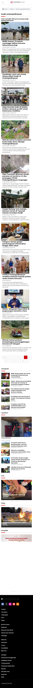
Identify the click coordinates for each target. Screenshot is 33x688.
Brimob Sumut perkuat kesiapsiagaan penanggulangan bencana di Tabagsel (15, 342)
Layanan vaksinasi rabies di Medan (14, 496)
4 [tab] (19, 501)
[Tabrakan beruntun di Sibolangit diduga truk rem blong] (5, 469)
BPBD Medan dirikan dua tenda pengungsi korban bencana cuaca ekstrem (20, 375)
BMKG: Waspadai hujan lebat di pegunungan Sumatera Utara (15, 310)
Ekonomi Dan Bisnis (7, 630)
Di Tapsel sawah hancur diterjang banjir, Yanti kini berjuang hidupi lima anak (19, 444)
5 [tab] (21, 501)
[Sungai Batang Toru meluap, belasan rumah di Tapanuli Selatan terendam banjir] (15, 198)
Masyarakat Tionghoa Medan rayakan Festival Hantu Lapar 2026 (14, 522)
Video (3, 503)
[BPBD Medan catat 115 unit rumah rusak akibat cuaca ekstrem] (16, 426)
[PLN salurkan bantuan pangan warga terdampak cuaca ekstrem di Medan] (5, 391)
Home (6, 9)
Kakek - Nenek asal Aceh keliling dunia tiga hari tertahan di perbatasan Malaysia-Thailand (21, 383)
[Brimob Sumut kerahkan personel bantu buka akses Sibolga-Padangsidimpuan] (15, 129)
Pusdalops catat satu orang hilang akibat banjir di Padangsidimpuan (14, 76)
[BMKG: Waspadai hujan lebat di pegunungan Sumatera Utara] (15, 298)
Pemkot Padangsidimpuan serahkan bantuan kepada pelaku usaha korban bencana (16, 276)
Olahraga (4, 635)
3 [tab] (16, 501)
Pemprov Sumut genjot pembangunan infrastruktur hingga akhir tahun (14, 244)
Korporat (4, 674)
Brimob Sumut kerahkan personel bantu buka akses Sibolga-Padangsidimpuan (16, 142)
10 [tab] (27, 528)
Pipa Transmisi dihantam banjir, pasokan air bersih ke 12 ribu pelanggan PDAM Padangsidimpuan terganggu (15, 177)
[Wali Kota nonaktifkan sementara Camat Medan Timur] (5, 452)
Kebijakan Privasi (6, 660)
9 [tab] (25, 528)
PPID (2, 677)
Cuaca (3, 645)
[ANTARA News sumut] (18, 2)
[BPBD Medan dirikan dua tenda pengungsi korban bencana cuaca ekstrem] (5, 376)
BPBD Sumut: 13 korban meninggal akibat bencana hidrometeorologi (13, 43)
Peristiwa (4, 642)
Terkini (3, 609)
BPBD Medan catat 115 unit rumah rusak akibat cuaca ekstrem (16, 437)
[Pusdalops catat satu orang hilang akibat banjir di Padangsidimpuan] (15, 64)
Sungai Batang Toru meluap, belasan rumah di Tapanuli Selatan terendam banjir (14, 211)
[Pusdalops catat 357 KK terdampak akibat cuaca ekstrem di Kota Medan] (5, 406)
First (4, 357)
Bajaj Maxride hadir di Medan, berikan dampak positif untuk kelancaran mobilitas (15, 109)
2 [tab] (14, 501)
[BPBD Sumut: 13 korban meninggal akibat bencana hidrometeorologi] (15, 31)
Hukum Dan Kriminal (7, 633)
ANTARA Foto (5, 671)
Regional (4, 627)
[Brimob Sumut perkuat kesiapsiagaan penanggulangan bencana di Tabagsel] (15, 329)
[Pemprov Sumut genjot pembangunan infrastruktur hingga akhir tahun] (15, 231)
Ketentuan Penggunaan (8, 657)
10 (23, 361)
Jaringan (3, 655)
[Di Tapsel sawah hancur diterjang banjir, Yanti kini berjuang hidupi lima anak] (5, 445)
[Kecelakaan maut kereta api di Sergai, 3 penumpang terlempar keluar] (5, 399)
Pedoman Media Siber (8, 666)
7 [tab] (20, 528)
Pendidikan (4, 648)
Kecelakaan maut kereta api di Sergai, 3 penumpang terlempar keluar (20, 398)
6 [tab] (18, 528)
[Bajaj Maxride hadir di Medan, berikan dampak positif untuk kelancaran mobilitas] (15, 96)
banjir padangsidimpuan (23, 9)
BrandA (3, 668)
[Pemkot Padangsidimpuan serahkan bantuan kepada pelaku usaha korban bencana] (15, 264)
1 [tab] (11, 501)
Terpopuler (5, 369)
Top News (4, 413)
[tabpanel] (16, 490)
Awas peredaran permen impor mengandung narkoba (15, 586)
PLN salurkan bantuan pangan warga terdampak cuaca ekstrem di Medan (20, 390)
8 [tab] (22, 528)
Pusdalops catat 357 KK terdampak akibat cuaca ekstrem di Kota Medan (18, 405)
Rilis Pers (4, 651)
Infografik (4, 530)
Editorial (3, 639)
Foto (2, 476)
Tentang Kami (5, 663)
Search (12, 9)
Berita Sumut (5, 624)
